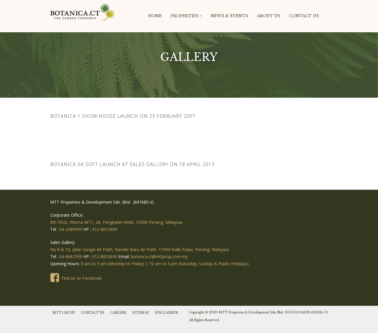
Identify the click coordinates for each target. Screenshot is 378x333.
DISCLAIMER (166, 313)
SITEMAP (140, 313)
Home (155, 15)
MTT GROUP (64, 313)
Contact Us (304, 15)
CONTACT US (92, 313)
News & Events (229, 15)
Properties (185, 15)
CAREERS (118, 313)
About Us (268, 15)
